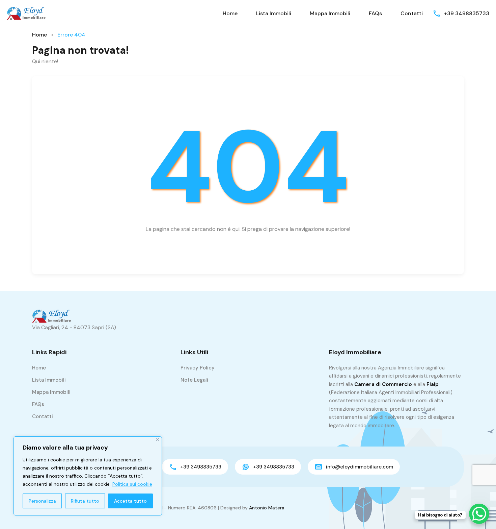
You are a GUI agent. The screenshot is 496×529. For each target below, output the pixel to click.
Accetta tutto (130, 501)
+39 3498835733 (466, 13)
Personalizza (42, 501)
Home (230, 13)
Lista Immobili (273, 13)
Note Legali (194, 380)
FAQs (375, 13)
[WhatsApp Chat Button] (479, 514)
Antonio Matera (266, 508)
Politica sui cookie (132, 484)
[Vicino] (157, 439)
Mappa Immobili (330, 13)
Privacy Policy (198, 367)
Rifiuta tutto (85, 501)
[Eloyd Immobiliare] (27, 13)
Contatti (412, 13)
